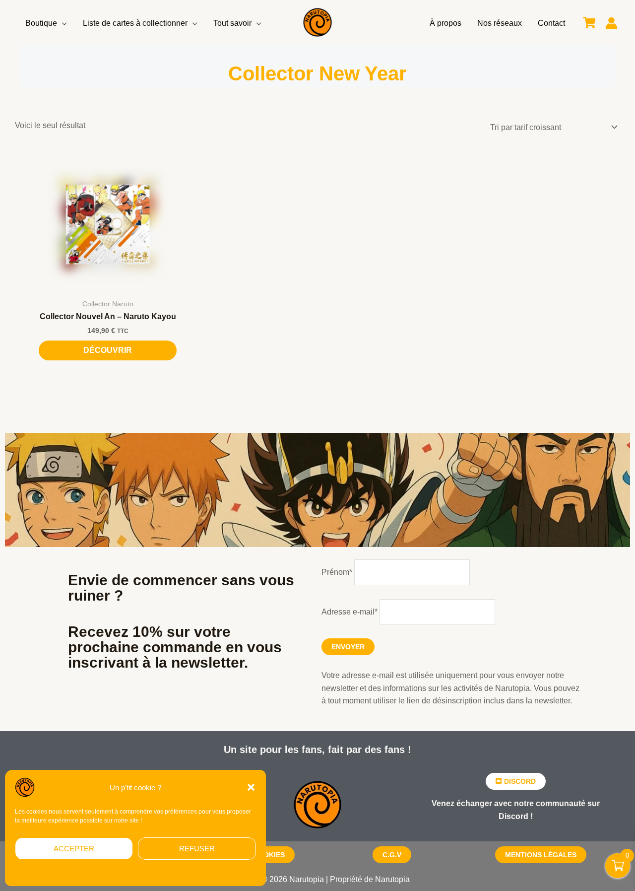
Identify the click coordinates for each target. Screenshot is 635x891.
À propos (445, 23)
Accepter (74, 848)
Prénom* (336, 572)
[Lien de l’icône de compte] (611, 23)
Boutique (41, 23)
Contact (551, 23)
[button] (251, 787)
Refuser (197, 848)
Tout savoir (232, 23)
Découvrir (107, 350)
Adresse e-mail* (349, 612)
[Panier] (589, 23)
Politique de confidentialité (162, 871)
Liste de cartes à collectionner (135, 23)
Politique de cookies (94, 871)
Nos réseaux (499, 23)
